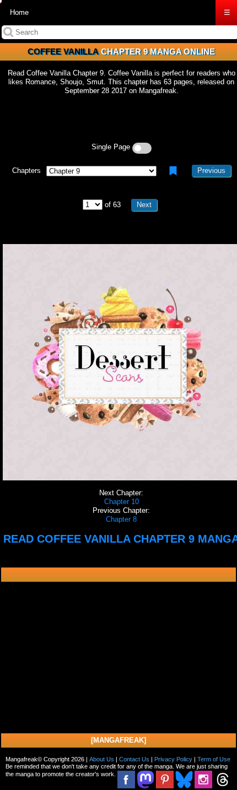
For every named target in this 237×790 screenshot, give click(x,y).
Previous (211, 170)
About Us (101, 759)
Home (19, 12)
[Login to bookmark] (173, 171)
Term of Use (213, 759)
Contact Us (134, 759)
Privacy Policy (173, 759)
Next (144, 205)
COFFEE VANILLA (63, 51)
